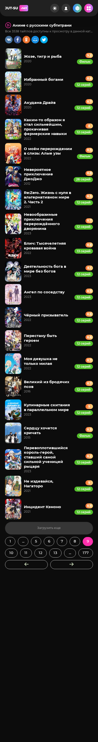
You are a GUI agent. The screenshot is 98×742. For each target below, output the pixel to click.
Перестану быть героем (40, 338)
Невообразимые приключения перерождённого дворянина (42, 221)
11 (25, 552)
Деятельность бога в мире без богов (45, 268)
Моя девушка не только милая (41, 361)
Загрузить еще (49, 528)
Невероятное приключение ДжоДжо (38, 174)
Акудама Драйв (40, 102)
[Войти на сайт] (66, 8)
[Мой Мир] (35, 39)
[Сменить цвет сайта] (54, 8)
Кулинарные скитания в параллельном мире (47, 407)
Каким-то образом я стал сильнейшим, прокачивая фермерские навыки (45, 126)
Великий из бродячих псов (46, 384)
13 (55, 552)
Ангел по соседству (44, 292)
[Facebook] (17, 39)
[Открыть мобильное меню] (88, 8)
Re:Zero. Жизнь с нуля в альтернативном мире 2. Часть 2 (47, 197)
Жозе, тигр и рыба (43, 56)
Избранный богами (43, 79)
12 (40, 552)
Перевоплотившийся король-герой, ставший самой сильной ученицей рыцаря (46, 457)
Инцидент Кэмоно (42, 506)
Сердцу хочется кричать (40, 430)
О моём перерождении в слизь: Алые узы (48, 151)
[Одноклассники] (26, 39)
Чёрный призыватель (46, 315)
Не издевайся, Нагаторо (38, 483)
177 (86, 552)
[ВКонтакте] (9, 39)
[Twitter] (44, 39)
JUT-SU (16, 8)
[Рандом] (77, 8)
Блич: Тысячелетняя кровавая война (45, 245)
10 (11, 552)
